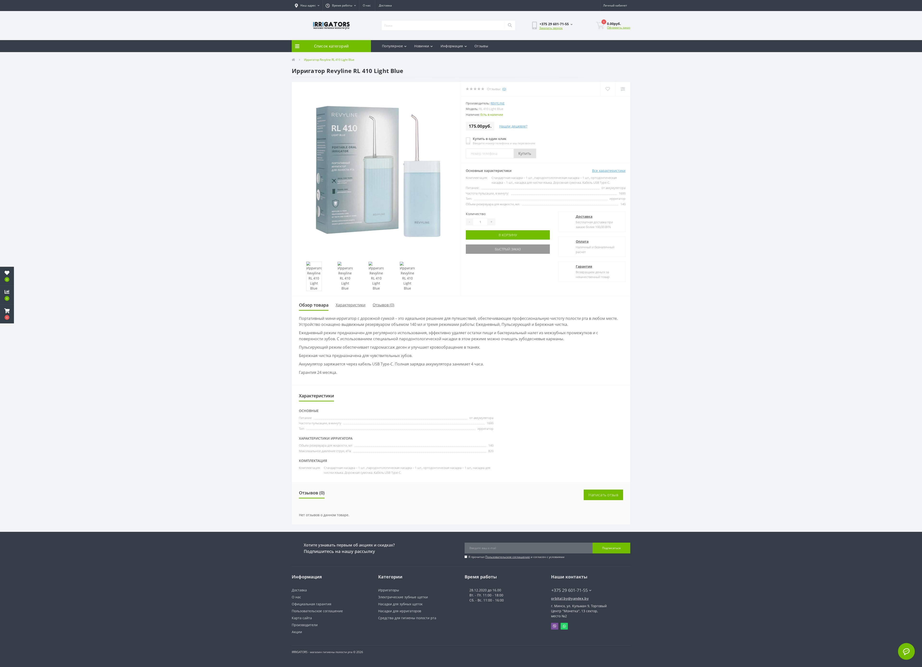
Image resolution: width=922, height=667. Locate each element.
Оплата (582, 241)
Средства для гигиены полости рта (407, 618)
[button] (307, 5)
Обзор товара (313, 305)
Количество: (476, 214)
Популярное (392, 46)
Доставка (385, 5)
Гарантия (584, 266)
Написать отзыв (603, 494)
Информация (452, 46)
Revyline (497, 103)
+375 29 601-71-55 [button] (569, 590)
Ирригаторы (388, 590)
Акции (297, 632)
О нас (367, 5)
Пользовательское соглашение (507, 557)
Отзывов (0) (383, 305)
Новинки (421, 46)
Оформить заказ (618, 27)
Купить (524, 153)
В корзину (508, 235)
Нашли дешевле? (513, 126)
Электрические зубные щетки (403, 597)
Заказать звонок (551, 28)
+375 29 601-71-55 (537, 40)
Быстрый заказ (508, 249)
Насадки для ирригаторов (399, 611)
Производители (305, 625)
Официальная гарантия (311, 604)
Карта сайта (302, 618)
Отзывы (481, 46)
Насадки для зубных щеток (400, 604)
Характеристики (350, 305)
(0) (504, 89)
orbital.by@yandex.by (570, 598)
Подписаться (611, 548)
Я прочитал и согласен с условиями (516, 557)
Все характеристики (608, 170)
